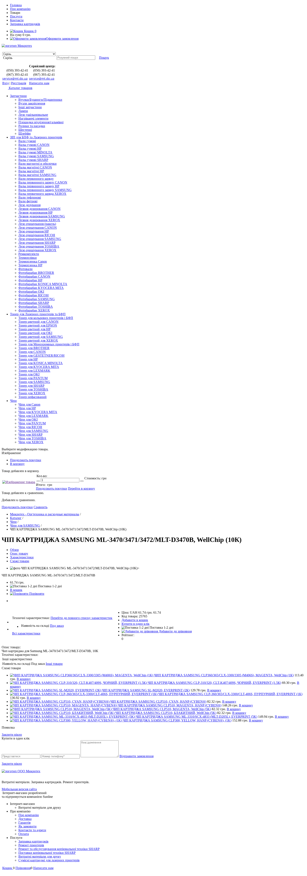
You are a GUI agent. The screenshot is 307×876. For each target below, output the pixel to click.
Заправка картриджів (25, 24)
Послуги (16, 16)
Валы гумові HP (30, 148)
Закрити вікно (12, 734)
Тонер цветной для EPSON (37, 325)
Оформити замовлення (62, 38)
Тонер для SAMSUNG (34, 382)
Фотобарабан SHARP (33, 303)
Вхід (5, 83)
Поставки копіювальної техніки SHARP (47, 852)
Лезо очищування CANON (37, 227)
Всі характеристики (26, 633)
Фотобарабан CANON (34, 276)
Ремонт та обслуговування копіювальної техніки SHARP (59, 849)
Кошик (29, 31)
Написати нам (39, 83)
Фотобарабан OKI (31, 291)
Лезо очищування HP (33, 231)
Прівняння (23, 868)
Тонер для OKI (28, 374)
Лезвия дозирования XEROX (39, 220)
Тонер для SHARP (31, 385)
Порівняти (36, 593)
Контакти (17, 20)
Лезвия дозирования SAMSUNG (41, 216)
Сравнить (40, 507)
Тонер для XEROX (31, 393)
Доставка (25, 819)
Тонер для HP (28, 359)
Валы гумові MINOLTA (35, 152)
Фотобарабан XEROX (34, 310)
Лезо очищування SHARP (37, 242)
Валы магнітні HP (31, 171)
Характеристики (22, 557)
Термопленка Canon (32, 261)
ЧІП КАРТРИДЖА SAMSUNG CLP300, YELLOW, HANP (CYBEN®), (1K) (177, 720)
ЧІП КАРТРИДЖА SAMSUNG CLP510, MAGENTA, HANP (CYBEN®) (169, 705)
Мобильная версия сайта (19, 789)
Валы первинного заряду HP (38, 186)
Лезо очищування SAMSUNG (39, 239)
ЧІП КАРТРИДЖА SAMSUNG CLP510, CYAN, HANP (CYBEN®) (158, 701)
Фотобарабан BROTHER (36, 273)
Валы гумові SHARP (33, 160)
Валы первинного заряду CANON (42, 182)
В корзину (17, 464)
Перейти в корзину (81, 488)
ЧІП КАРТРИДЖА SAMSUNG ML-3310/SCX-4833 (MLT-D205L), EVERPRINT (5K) (196, 716)
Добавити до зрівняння (175, 631)
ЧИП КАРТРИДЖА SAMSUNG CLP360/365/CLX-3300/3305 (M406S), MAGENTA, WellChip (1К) (224, 675)
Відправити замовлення (136, 756)
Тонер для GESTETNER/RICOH (41, 355)
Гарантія (24, 822)
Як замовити (27, 826)
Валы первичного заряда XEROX (42, 193)
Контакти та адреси (32, 830)
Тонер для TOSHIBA (33, 389)
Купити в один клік (136, 624)
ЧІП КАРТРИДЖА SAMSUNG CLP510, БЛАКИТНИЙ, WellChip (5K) (165, 713)
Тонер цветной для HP (34, 329)
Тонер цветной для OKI (35, 333)
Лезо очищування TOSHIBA (38, 246)
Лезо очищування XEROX (37, 250)
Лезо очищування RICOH (36, 235)
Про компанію (20, 9)
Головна (16, 5)
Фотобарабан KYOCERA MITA (41, 288)
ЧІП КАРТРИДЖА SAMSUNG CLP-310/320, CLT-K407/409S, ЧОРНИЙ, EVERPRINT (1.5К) (214, 682)
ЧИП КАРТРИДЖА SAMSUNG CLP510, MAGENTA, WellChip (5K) (162, 709)
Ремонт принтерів (31, 845)
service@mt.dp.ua (15, 78)
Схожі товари (19, 561)
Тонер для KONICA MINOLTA (40, 363)
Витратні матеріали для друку (39, 856)
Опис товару (19, 553)
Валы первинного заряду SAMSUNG (45, 190)
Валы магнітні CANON (35, 167)
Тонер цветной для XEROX (38, 340)
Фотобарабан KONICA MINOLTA (42, 284)
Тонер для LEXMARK (34, 370)
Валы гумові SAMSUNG (36, 156)
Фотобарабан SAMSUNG (36, 299)
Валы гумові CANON (33, 145)
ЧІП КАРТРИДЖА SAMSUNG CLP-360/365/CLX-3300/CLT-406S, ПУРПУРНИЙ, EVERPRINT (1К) (230, 694)
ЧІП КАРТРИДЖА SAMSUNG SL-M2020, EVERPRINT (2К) (146, 690)
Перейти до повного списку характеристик (81, 618)
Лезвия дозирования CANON (39, 209)
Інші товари (54, 663)
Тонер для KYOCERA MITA (38, 367)
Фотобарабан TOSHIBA (35, 306)
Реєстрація (18, 83)
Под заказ (57, 625)
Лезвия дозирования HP (35, 212)
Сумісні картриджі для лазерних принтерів (49, 860)
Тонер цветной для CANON (38, 321)
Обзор (14, 550)
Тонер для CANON (32, 352)
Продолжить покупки (25, 460)
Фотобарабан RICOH (33, 295)
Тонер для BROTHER (33, 348)
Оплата (23, 834)
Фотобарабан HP (30, 280)
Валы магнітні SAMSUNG (37, 175)
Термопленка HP (30, 265)
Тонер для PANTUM (33, 378)
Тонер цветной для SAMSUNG (40, 336)
